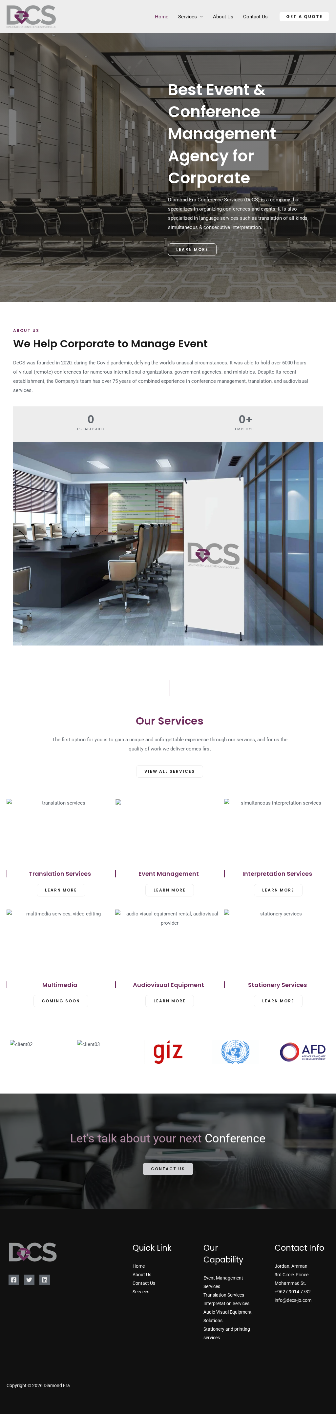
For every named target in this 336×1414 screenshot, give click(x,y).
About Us (223, 17)
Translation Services (223, 1295)
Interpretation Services (226, 1303)
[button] (304, 16)
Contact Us (255, 17)
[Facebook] (14, 1280)
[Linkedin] (44, 1280)
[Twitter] (29, 1280)
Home (161, 17)
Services (187, 17)
